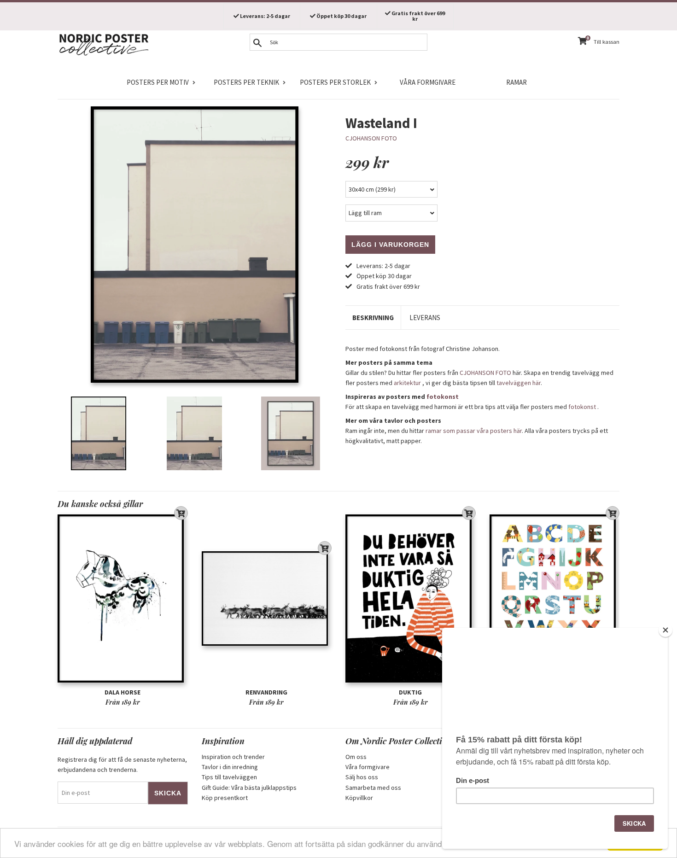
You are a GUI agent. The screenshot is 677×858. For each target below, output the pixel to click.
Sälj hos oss (361, 777)
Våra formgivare (427, 82)
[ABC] (555, 598)
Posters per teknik (246, 82)
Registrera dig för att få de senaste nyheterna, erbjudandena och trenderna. (122, 764)
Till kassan (606, 41)
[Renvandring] (267, 598)
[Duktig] (410, 598)
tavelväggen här (518, 383)
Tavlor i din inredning (230, 767)
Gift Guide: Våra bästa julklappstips (249, 787)
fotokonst (442, 396)
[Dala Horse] (123, 598)
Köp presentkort (225, 798)
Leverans (424, 317)
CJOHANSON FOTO (371, 138)
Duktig (410, 692)
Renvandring (266, 692)
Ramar (516, 82)
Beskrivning (373, 317)
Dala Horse (122, 692)
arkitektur (407, 383)
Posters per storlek (335, 82)
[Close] (665, 630)
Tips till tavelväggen (229, 777)
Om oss (356, 757)
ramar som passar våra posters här (474, 430)
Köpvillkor (359, 798)
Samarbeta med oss (373, 787)
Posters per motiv (158, 82)
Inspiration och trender (233, 757)
